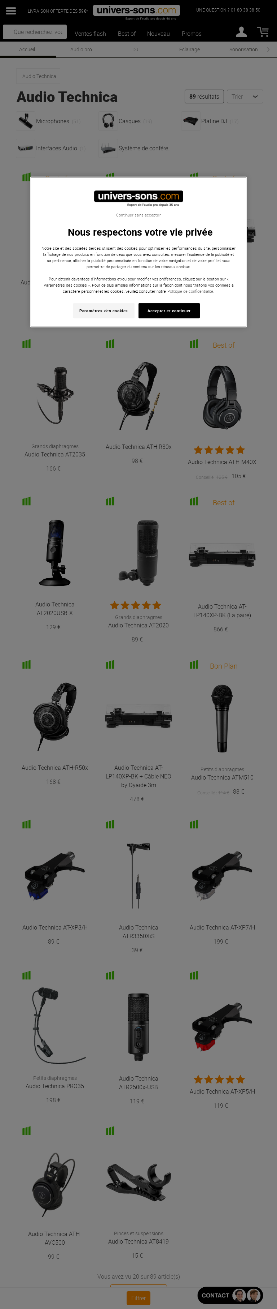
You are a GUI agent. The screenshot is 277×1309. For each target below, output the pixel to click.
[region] (138, 252)
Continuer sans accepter (138, 215)
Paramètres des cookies (103, 310)
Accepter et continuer (169, 310)
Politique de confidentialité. (190, 291)
